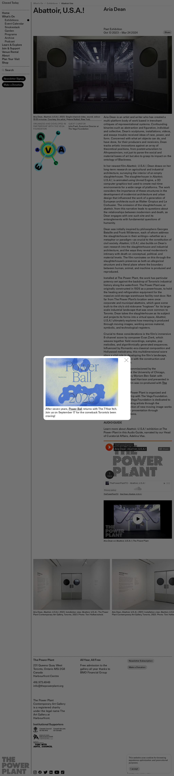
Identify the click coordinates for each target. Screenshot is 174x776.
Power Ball (75, 408)
